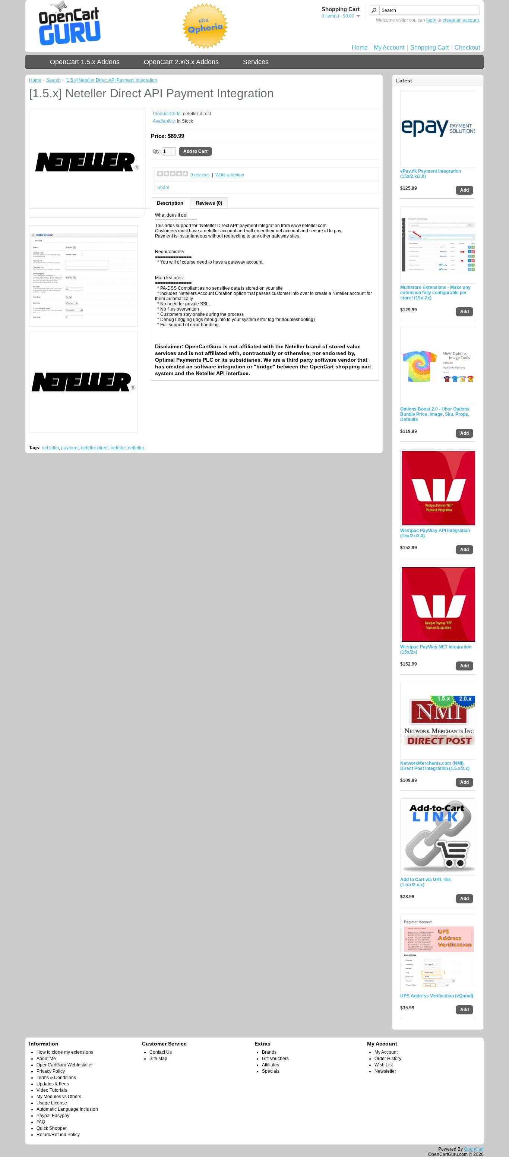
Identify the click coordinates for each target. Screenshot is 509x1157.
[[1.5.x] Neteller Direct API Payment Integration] (87, 211)
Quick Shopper (52, 1128)
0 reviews (200, 174)
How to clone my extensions (65, 1052)
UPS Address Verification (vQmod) (436, 996)
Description (170, 203)
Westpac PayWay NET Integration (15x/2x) (435, 649)
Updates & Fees (53, 1084)
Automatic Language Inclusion (67, 1109)
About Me (46, 1058)
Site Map (158, 1058)
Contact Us (160, 1052)
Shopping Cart (429, 47)
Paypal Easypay (53, 1115)
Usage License (52, 1103)
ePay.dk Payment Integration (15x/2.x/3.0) (430, 174)
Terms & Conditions (56, 1077)
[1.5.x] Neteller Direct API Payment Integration (111, 80)
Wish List (383, 1065)
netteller (136, 447)
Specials (270, 1071)
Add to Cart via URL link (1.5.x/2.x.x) (425, 882)
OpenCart (474, 1149)
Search (53, 80)
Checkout (467, 47)
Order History (387, 1058)
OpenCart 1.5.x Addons (85, 62)
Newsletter (385, 1071)
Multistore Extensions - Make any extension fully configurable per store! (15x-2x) (435, 293)
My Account (389, 47)
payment (70, 447)
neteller (118, 447)
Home (360, 47)
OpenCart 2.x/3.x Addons (181, 62)
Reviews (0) (209, 203)
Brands (269, 1052)
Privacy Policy (51, 1071)
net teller (50, 447)
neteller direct (94, 447)
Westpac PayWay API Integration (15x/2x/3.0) (435, 533)
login (431, 20)
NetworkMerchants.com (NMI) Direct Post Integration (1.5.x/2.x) (435, 766)
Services (256, 62)
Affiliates (270, 1065)
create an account (461, 20)
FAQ (41, 1122)
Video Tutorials (52, 1090)
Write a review (229, 174)
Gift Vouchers (275, 1058)
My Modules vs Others (59, 1096)
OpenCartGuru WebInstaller (65, 1065)
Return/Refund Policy (58, 1134)
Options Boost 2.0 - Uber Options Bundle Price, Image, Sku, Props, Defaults (435, 414)
